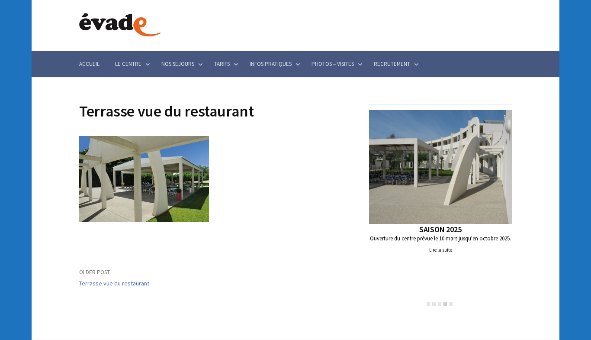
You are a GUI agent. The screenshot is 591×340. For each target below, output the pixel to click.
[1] (428, 304)
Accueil (89, 64)
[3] (439, 304)
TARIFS (222, 64)
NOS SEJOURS (177, 64)
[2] (434, 304)
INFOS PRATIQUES (271, 64)
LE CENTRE (128, 64)
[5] (451, 304)
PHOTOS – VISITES (333, 64)
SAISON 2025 (440, 229)
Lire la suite (440, 250)
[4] (445, 304)
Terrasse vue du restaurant (114, 283)
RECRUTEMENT (392, 64)
